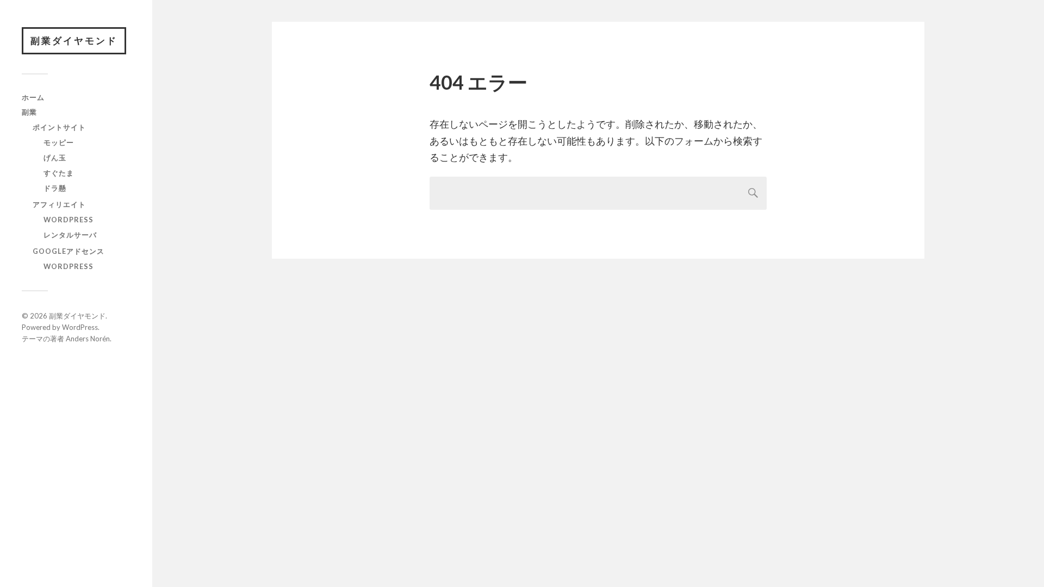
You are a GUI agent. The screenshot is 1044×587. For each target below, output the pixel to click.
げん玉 (55, 157)
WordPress (69, 219)
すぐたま (59, 172)
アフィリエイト (59, 204)
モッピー (59, 142)
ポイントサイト (59, 127)
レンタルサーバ (70, 234)
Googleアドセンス (68, 251)
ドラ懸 (55, 188)
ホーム (33, 97)
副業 (29, 112)
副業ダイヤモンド (73, 40)
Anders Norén (88, 338)
